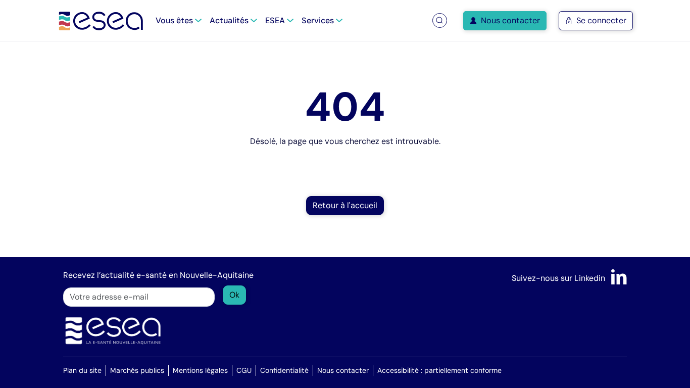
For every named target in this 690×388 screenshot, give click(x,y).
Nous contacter (510, 20)
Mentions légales (200, 370)
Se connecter (601, 20)
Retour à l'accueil (345, 205)
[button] (439, 20)
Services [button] (319, 20)
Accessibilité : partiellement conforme (439, 370)
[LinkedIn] (619, 278)
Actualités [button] (230, 20)
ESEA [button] (276, 20)
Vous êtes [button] (175, 20)
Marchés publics (137, 370)
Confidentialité (284, 370)
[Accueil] (101, 20)
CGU (244, 370)
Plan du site (82, 370)
